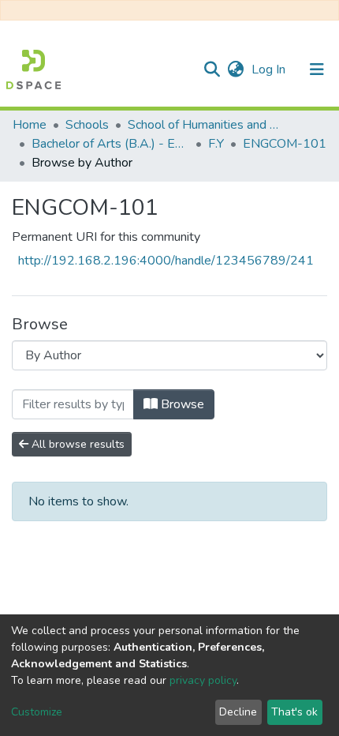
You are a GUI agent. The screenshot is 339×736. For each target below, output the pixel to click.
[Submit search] (211, 69)
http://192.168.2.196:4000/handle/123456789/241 (166, 260)
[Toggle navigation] (317, 69)
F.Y (216, 143)
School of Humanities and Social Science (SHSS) (206, 124)
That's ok (294, 711)
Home (30, 124)
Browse (181, 404)
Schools (87, 124)
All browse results (76, 444)
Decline (238, 711)
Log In (270, 69)
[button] (235, 69)
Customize (36, 711)
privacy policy (203, 680)
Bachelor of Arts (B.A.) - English (110, 143)
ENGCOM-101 (284, 143)
